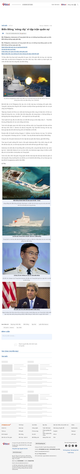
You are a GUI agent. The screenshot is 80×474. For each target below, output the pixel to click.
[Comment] (3, 33)
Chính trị (4, 428)
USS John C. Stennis (9, 327)
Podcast (73, 431)
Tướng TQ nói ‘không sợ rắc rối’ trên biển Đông (27, 275)
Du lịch (34, 434)
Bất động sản (35, 437)
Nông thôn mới (47, 437)
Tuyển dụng (71, 452)
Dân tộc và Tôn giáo (7, 437)
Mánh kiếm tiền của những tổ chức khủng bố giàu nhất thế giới (20, 54)
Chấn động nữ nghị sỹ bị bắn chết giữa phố (15, 51)
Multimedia (74, 428)
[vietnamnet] (6, 6)
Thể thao (21, 425)
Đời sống (21, 434)
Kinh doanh (5, 434)
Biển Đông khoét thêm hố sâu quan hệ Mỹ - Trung (26, 200)
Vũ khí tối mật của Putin (9, 49)
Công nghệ (35, 428)
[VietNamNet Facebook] (66, 446)
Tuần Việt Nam (55, 4)
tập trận (34, 324)
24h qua (73, 434)
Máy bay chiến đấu (16, 324)
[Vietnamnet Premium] (6, 425)
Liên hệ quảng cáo (40, 443)
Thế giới (4, 25)
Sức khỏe (34, 425)
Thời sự (3, 431)
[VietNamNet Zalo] (76, 446)
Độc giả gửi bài (74, 450)
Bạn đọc (45, 425)
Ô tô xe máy (35, 431)
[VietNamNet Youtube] (69, 446)
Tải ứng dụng (66, 450)
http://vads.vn (42, 453)
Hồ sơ (10, 25)
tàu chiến (19, 327)
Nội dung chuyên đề (58, 428)
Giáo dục (21, 428)
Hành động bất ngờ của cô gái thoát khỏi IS (14, 47)
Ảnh (54, 437)
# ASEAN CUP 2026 (27, 4)
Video (72, 425)
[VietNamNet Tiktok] (73, 446)
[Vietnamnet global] (63, 5)
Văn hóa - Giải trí (23, 437)
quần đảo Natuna (43, 324)
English (55, 431)
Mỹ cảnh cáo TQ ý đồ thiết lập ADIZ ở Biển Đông (27, 309)
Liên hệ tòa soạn (17, 452)
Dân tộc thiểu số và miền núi (60, 425)
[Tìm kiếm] (77, 4)
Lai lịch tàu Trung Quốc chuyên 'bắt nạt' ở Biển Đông (26, 236)
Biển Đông (26, 324)
